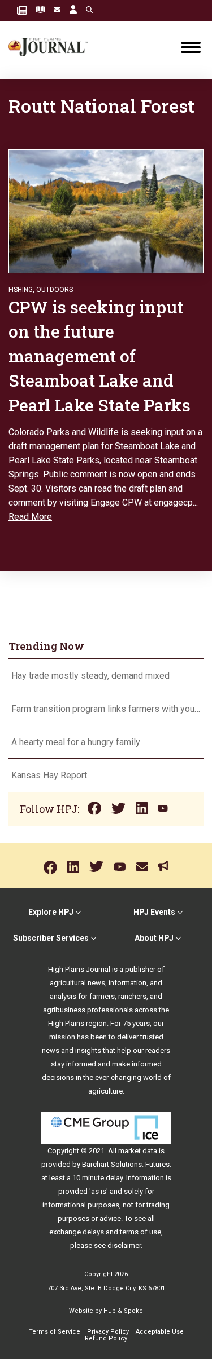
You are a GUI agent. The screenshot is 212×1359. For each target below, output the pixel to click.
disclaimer (124, 1245)
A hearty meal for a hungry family (76, 742)
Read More (30, 516)
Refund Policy (106, 1338)
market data (137, 1150)
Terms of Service (54, 1331)
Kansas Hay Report (49, 775)
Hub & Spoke (123, 1310)
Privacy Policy (108, 1331)
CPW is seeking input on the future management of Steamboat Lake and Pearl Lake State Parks (101, 356)
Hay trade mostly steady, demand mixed (90, 675)
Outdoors (54, 290)
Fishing (20, 290)
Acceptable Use (160, 1331)
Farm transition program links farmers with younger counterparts (106, 708)
